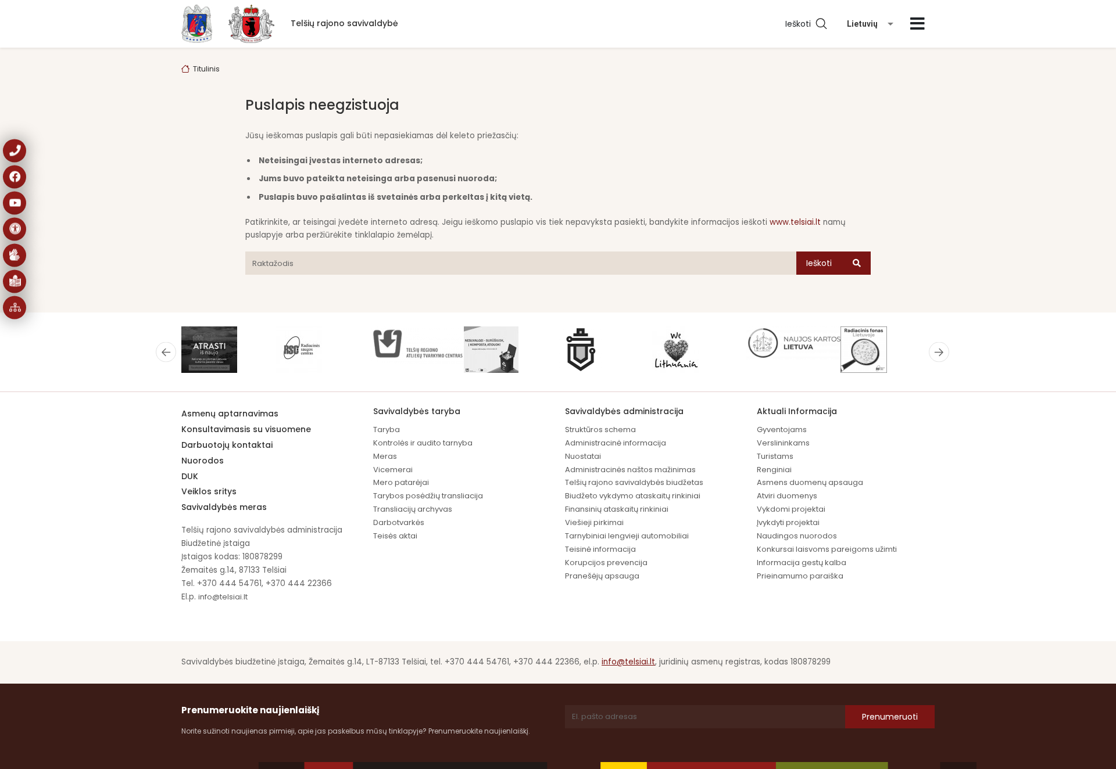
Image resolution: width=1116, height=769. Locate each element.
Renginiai (774, 469)
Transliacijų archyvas (412, 509)
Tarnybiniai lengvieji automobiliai (627, 535)
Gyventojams (782, 429)
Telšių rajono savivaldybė (344, 23)
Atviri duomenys (787, 495)
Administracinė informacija (615, 442)
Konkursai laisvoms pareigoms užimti (827, 549)
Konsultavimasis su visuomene (246, 429)
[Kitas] (939, 352)
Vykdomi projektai (791, 509)
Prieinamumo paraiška (800, 575)
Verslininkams (783, 442)
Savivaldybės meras (224, 507)
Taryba (386, 429)
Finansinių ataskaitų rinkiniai (616, 509)
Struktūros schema (600, 429)
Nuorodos (202, 460)
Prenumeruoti (890, 717)
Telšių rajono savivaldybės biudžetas (634, 482)
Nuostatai (583, 456)
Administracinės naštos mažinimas (630, 469)
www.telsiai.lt (795, 222)
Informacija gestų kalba (801, 562)
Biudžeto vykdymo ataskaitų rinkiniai (632, 495)
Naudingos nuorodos (797, 535)
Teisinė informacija (600, 549)
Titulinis (206, 68)
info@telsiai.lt (223, 596)
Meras (385, 456)
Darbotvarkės (398, 522)
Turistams (775, 456)
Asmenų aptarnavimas (229, 413)
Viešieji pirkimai (594, 522)
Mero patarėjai (401, 482)
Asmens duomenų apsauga (810, 482)
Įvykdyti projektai (788, 522)
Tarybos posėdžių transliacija (428, 495)
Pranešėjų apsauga (602, 575)
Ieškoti (800, 24)
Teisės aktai (395, 535)
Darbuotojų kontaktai (227, 445)
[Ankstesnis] (166, 352)
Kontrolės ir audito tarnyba (423, 442)
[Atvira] (917, 23)
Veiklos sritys (209, 491)
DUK (189, 476)
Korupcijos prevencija (606, 562)
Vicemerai (393, 469)
